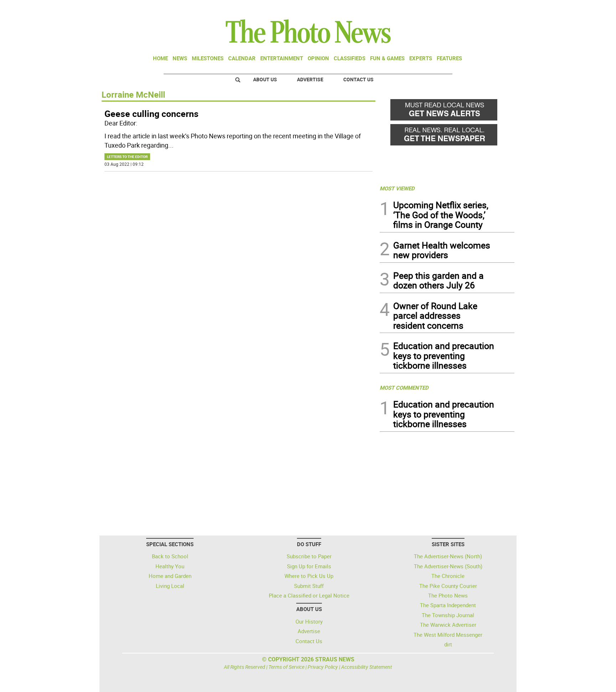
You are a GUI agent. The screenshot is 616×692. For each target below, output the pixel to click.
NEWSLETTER (457, 8)
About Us (265, 79)
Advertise (310, 79)
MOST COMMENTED (404, 387)
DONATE (497, 8)
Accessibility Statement (366, 666)
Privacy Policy (323, 666)
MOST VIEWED (397, 188)
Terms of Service (286, 666)
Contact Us (358, 79)
